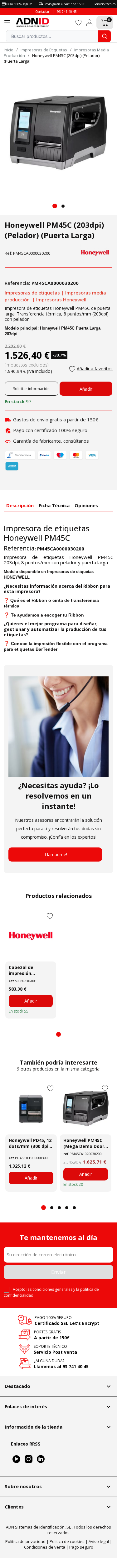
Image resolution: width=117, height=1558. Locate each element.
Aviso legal (99, 1541)
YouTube (16, 1459)
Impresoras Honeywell (61, 299)
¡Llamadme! (55, 854)
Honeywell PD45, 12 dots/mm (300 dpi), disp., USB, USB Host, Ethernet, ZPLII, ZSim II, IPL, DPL (30, 1143)
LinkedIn (41, 1459)
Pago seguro (81, 1547)
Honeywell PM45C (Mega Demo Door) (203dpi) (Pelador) (84, 1143)
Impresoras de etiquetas (32, 292)
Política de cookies (67, 1541)
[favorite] (79, 22)
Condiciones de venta (44, 1547)
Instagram (28, 1459)
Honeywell (23, 537)
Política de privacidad (25, 1541)
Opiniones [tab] (86, 505)
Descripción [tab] (20, 505)
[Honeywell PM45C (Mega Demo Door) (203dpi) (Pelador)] (85, 1108)
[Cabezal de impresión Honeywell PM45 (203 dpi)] (30, 935)
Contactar (42, 11)
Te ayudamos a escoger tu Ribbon (47, 614)
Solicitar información (31, 388)
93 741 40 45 (67, 11)
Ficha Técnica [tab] (54, 505)
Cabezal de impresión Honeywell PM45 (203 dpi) (27, 970)
